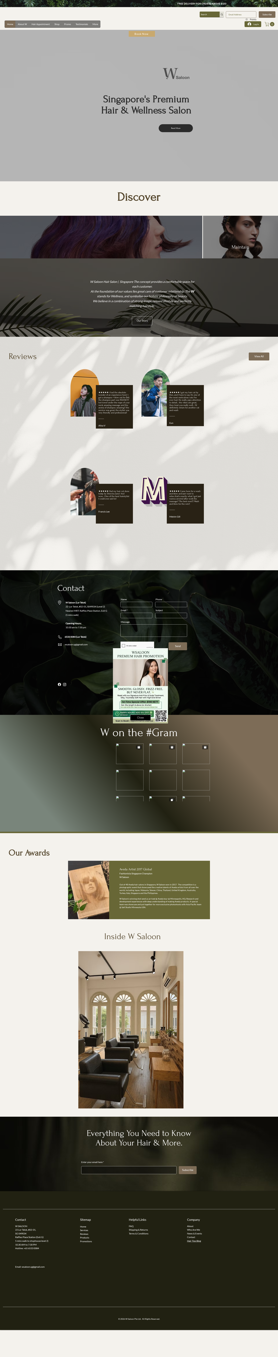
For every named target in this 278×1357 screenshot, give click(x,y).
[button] (164, 652)
